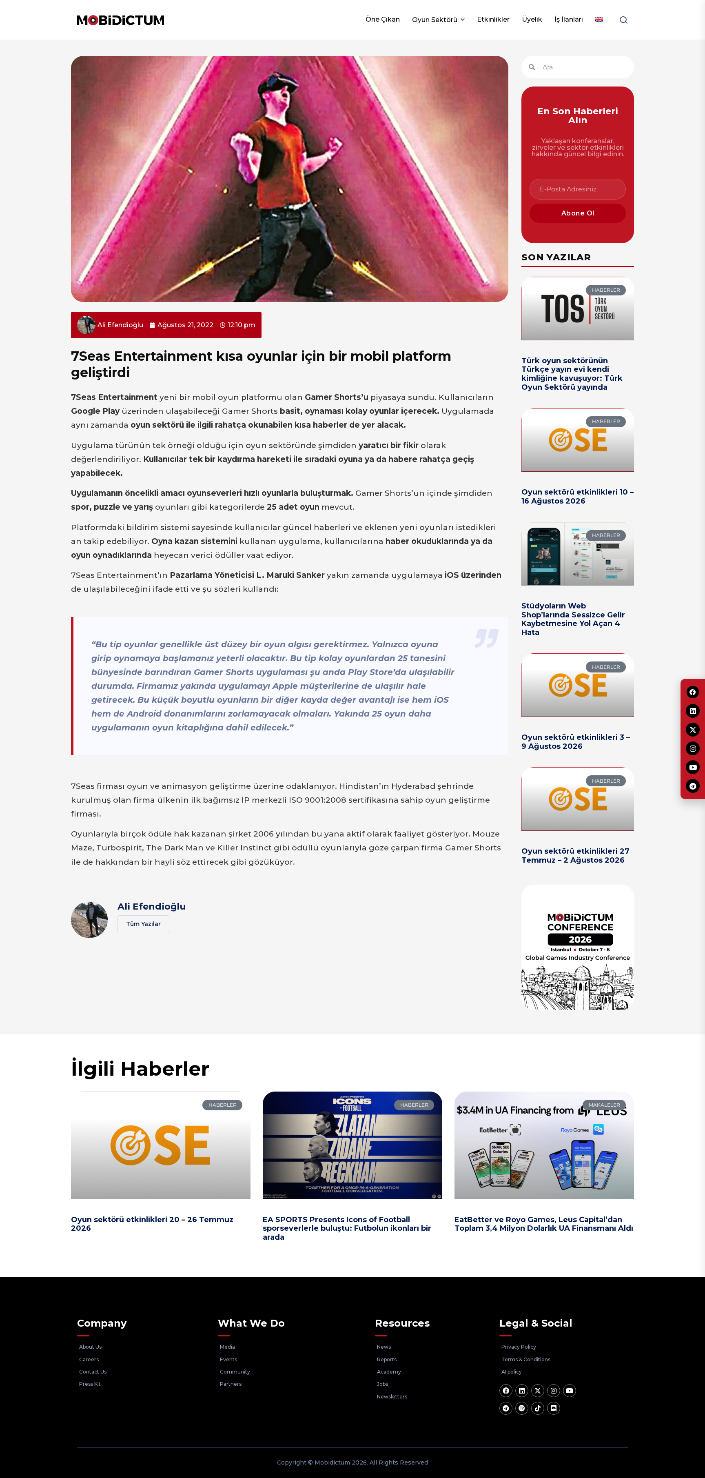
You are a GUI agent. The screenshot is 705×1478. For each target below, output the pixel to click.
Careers (89, 1359)
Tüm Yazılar (143, 924)
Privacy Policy (518, 1347)
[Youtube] (569, 1390)
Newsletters (392, 1397)
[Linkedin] (521, 1390)
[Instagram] (553, 1390)
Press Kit (90, 1384)
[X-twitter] (537, 1390)
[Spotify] (521, 1408)
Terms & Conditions (525, 1359)
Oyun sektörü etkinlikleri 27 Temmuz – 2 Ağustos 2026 (575, 856)
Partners (231, 1384)
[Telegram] (505, 1408)
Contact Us (92, 1372)
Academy (389, 1372)
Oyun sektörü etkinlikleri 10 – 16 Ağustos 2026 (577, 497)
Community (235, 1372)
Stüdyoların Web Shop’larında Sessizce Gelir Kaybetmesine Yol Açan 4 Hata (573, 619)
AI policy (511, 1372)
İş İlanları (568, 19)
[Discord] (553, 1408)
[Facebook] (505, 1390)
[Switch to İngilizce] (599, 19)
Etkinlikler (493, 19)
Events (228, 1359)
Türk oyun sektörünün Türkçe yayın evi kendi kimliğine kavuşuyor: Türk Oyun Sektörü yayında (572, 374)
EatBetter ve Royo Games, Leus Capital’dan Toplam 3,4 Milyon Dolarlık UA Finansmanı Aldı (543, 1224)
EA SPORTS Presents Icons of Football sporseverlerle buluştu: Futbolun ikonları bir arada (347, 1228)
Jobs (382, 1384)
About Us (90, 1347)
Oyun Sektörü (434, 20)
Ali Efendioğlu (152, 906)
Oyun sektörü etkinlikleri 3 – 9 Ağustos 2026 (575, 742)
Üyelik (532, 19)
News (384, 1347)
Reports (387, 1359)
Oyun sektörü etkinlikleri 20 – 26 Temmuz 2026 (152, 1224)
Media (227, 1347)
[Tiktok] (537, 1408)
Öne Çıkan (383, 19)
